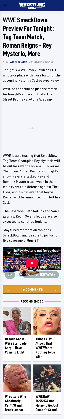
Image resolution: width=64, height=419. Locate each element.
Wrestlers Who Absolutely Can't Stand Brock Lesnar (15, 403)
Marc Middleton (18, 62)
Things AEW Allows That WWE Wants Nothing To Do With (45, 348)
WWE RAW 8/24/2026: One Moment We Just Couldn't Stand (47, 403)
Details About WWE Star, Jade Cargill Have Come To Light (16, 345)
